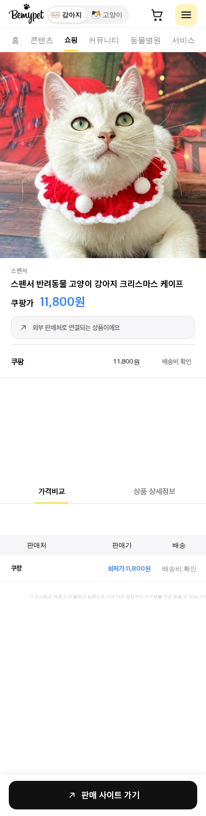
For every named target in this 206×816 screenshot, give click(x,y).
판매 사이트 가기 (110, 795)
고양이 (113, 15)
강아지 (72, 15)
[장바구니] (157, 14)
